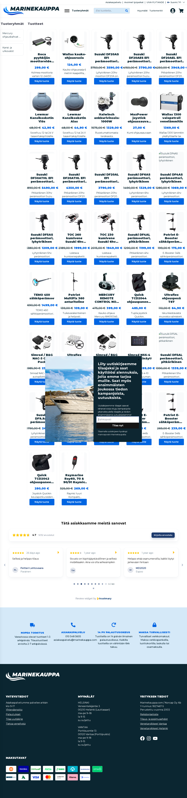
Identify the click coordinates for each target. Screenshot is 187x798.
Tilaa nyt (117, 425)
